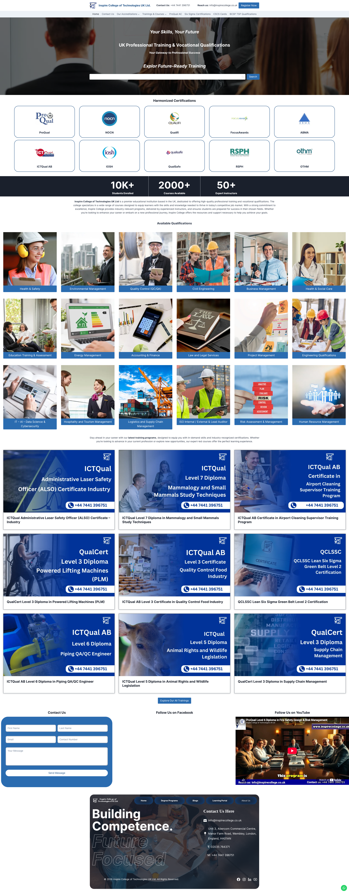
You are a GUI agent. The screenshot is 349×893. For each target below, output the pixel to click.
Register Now (249, 5)
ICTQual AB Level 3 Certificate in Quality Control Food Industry (172, 602)
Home (95, 14)
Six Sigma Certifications (198, 14)
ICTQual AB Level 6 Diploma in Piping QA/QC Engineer (50, 681)
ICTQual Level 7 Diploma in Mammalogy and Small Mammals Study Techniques (170, 520)
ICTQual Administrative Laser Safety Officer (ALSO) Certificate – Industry (58, 520)
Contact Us (108, 14)
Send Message (56, 772)
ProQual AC (175, 14)
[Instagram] (244, 879)
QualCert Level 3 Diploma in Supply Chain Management (282, 681)
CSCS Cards (220, 14)
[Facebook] (238, 879)
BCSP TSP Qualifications (243, 14)
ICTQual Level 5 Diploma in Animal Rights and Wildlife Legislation (165, 684)
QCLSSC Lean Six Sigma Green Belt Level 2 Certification (283, 602)
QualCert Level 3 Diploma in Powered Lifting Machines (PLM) (56, 602)
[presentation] (59, 481)
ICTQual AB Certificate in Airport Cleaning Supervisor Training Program (288, 520)
